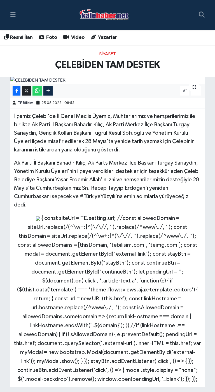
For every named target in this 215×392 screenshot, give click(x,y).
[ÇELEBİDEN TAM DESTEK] (107, 80)
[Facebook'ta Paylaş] (16, 91)
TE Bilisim (25, 103)
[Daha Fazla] (48, 91)
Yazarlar (107, 37)
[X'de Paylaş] (26, 91)
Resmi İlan (20, 37)
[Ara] (202, 15)
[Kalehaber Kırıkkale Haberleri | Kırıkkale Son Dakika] (106, 15)
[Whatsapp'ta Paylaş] (37, 91)
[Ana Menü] (13, 15)
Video (77, 37)
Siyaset (107, 54)
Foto (51, 37)
